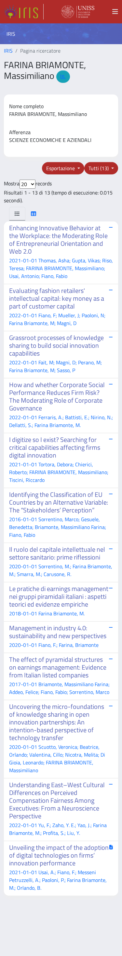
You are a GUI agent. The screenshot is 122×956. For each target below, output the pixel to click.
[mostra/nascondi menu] (115, 11)
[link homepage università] (78, 11)
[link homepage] (24, 11)
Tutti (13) (99, 168)
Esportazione (61, 168)
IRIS (8, 51)
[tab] (17, 213)
